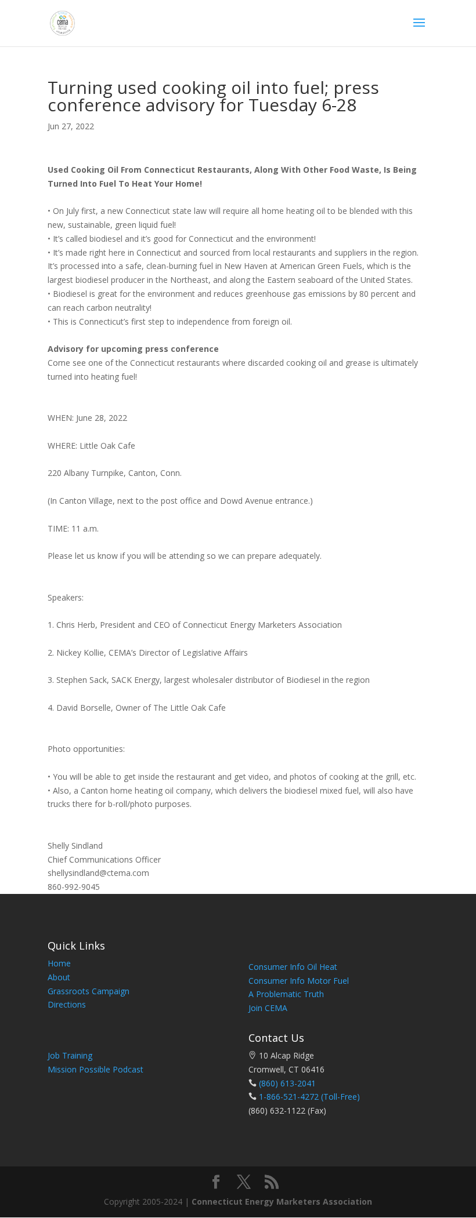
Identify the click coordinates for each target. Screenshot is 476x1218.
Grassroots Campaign (88, 991)
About (59, 977)
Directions (67, 1004)
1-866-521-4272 (289, 1096)
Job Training (70, 1055)
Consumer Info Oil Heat (292, 966)
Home (59, 963)
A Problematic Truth (286, 993)
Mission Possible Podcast (95, 1069)
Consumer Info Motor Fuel (298, 980)
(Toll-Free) (339, 1096)
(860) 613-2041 (287, 1083)
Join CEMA (267, 1007)
